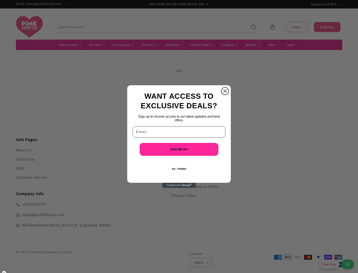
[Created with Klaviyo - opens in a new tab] (179, 185)
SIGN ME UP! (179, 149)
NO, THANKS (179, 168)
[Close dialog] (225, 91)
